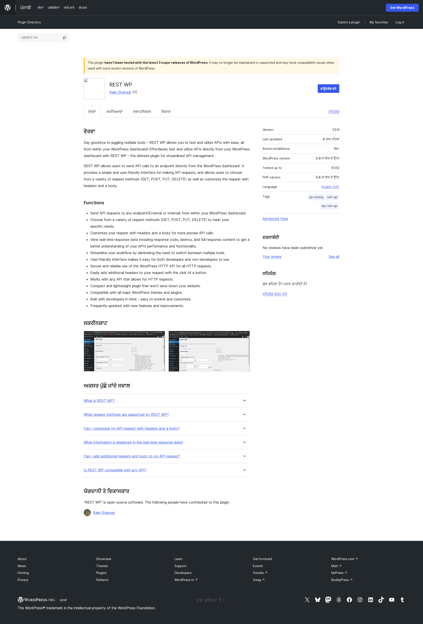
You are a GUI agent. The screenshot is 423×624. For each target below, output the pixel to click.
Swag (259, 580)
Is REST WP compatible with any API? (115, 470)
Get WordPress (402, 7)
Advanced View (275, 218)
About (22, 559)
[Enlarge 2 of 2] (244, 337)
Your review (272, 256)
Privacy (23, 580)
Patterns (102, 580)
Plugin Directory (29, 22)
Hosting (23, 573)
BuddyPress (342, 580)
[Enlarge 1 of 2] (159, 337)
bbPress (339, 573)
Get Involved (262, 559)
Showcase (103, 559)
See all (334, 256)
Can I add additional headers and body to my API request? (132, 456)
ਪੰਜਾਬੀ (63, 600)
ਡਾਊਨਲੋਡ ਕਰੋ (328, 88)
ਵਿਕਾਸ (166, 111)
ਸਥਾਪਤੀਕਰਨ (142, 111)
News (22, 566)
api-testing (316, 197)
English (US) (330, 187)
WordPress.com (344, 559)
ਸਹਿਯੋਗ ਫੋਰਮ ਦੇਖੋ (275, 294)
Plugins (101, 573)
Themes (102, 566)
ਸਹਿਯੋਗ (333, 111)
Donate (260, 573)
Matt (336, 566)
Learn (178, 559)
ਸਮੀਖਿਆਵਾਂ (114, 111)
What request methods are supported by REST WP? (126, 414)
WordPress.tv (186, 580)
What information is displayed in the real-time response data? (133, 442)
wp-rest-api (330, 206)
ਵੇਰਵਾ (92, 111)
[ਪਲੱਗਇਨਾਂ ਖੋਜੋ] (64, 37)
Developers (183, 573)
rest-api (332, 197)
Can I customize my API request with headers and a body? (132, 428)
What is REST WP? (99, 401)
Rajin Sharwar (120, 92)
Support (180, 566)
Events (258, 566)
